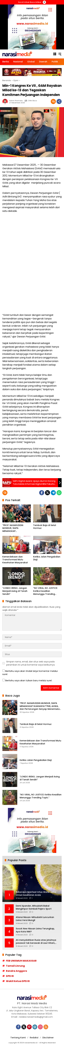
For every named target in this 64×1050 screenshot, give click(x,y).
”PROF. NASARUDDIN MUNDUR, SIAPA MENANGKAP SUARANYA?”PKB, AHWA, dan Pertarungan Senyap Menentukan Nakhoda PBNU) (16, 528)
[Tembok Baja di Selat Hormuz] (47, 513)
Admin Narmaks (16, 100)
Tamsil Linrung (15, 966)
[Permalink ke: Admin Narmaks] (5, 101)
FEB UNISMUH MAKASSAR (21, 960)
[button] (60, 54)
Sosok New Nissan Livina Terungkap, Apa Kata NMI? (35, 930)
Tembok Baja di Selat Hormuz (44, 527)
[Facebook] (41, 492)
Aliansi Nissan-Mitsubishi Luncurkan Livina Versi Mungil (35, 919)
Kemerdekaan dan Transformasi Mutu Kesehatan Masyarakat (15, 559)
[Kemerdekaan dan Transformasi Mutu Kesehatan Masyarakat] (16, 545)
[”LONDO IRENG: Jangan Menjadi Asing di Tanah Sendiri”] (16, 576)
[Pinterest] (29, 1027)
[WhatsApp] (59, 492)
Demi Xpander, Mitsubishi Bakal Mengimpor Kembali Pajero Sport (33, 907)
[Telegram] (53, 492)
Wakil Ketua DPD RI (18, 981)
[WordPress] (34, 1027)
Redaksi (34, 1037)
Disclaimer (48, 1037)
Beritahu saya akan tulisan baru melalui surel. (28, 680)
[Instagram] (40, 1027)
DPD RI (10, 976)
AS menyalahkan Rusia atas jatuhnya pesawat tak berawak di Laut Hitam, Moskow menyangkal (36, 941)
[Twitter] (47, 492)
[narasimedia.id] (17, 53)
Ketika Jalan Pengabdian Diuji (46, 558)
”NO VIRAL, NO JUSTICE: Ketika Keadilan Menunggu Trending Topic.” (45, 591)
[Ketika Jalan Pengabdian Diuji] (47, 545)
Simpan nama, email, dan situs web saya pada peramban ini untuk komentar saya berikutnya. (30, 663)
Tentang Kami (18, 1037)
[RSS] (45, 1027)
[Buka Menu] (55, 54)
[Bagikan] (59, 101)
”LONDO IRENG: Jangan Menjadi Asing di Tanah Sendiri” (14, 591)
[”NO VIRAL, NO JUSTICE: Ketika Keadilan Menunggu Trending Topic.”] (47, 576)
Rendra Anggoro (16, 971)
